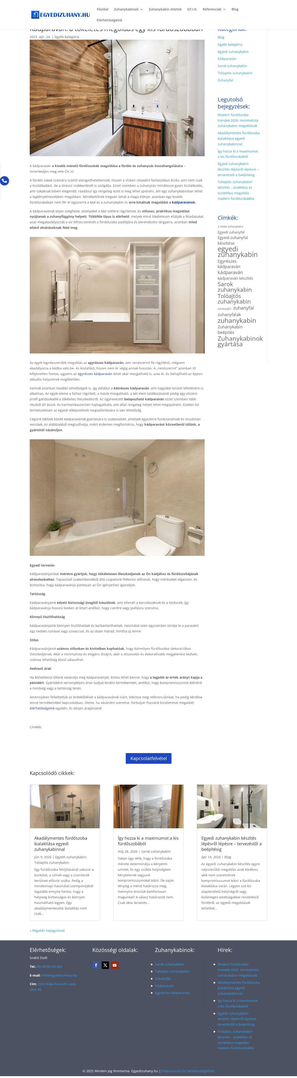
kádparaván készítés (235, 278)
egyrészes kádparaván (95, 374)
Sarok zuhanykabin (232, 66)
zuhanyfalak (229, 314)
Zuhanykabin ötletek (165, 9)
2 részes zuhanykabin (230, 226)
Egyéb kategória (67, 37)
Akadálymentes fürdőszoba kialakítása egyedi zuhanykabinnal (239, 138)
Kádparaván (227, 58)
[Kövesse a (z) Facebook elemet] (96, 965)
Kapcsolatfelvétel (148, 758)
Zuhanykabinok (126, 9)
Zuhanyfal (225, 80)
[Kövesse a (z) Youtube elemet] (114, 965)
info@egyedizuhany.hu (59, 975)
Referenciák (212, 9)
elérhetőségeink (42, 708)
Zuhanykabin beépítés (230, 329)
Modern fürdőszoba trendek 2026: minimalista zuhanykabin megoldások (238, 120)
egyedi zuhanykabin (238, 251)
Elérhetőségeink (109, 20)
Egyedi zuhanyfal (231, 232)
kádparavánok (183, 202)
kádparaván (230, 272)
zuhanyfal (243, 308)
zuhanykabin (237, 320)
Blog (235, 9)
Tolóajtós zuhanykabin (235, 73)
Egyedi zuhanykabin (233, 51)
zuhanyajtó (224, 308)
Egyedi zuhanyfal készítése (233, 240)
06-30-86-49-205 (49, 966)
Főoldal (102, 9)
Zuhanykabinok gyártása (240, 341)
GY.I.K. (192, 9)
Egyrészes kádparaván (229, 264)
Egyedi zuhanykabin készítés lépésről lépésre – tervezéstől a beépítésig (238, 169)
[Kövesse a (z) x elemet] (105, 965)
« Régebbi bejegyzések (47, 930)
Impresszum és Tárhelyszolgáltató (188, 1071)
